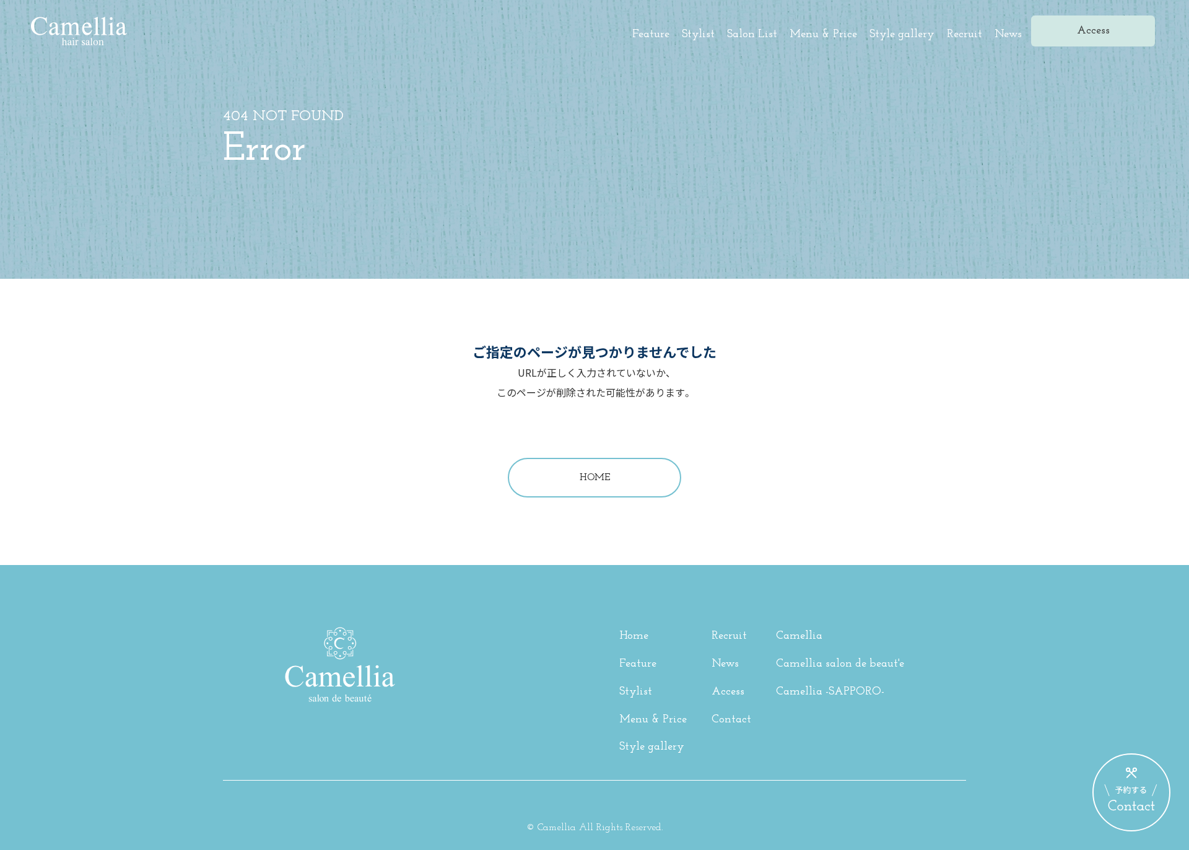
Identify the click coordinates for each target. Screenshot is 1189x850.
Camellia (799, 636)
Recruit (964, 34)
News (1008, 34)
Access (728, 692)
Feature (650, 34)
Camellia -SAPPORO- (830, 692)
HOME (595, 478)
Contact (731, 719)
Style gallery (901, 34)
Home (633, 636)
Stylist (698, 34)
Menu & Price (823, 34)
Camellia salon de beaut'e (840, 664)
